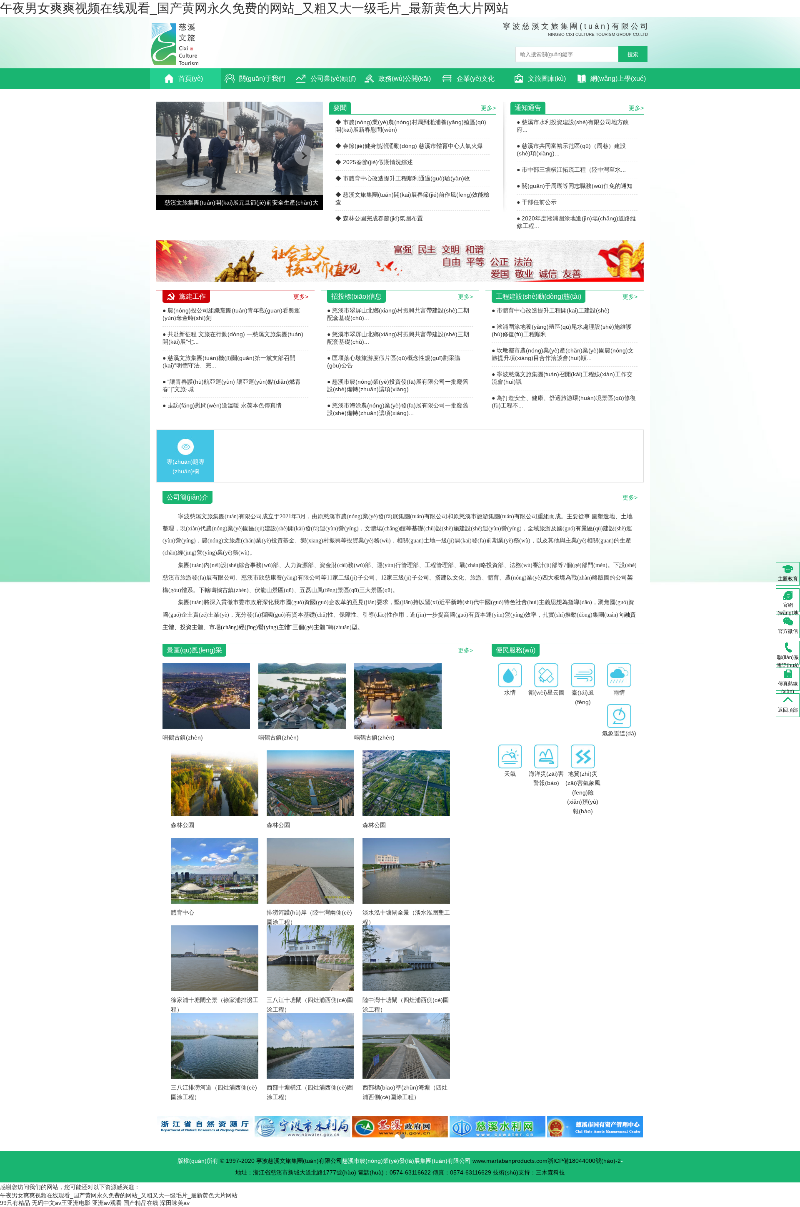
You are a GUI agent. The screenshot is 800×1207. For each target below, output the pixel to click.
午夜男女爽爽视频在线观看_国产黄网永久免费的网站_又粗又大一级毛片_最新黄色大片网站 (254, 8)
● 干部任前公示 (537, 202)
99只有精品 (15, 1203)
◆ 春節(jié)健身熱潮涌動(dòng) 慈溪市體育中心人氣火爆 (409, 145)
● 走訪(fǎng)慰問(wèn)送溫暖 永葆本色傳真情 (222, 405)
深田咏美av (175, 1203)
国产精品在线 (140, 1203)
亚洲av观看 (107, 1203)
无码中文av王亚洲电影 (61, 1203)
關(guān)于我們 (262, 78)
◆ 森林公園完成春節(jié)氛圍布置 (379, 218)
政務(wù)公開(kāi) (404, 78)
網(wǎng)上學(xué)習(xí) (618, 82)
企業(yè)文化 (476, 78)
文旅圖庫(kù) (547, 78)
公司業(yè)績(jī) (333, 78)
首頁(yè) (190, 78)
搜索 (633, 54)
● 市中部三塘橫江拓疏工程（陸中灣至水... (571, 169)
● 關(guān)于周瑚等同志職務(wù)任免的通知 (574, 185)
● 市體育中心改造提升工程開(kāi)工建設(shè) (551, 310)
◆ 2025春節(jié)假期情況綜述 (374, 162)
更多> (488, 108)
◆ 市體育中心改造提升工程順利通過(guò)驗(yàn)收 (402, 178)
